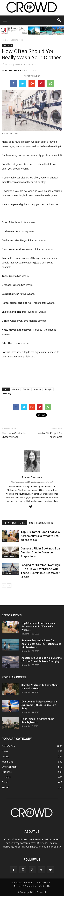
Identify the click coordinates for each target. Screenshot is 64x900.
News (5, 751)
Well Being (7, 761)
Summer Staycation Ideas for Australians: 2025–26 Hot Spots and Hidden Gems (41, 644)
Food (5, 782)
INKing (5, 756)
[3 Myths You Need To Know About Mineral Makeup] (10, 689)
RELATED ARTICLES (14, 523)
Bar (4, 540)
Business (7, 573)
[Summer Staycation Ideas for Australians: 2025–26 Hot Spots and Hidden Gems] (10, 645)
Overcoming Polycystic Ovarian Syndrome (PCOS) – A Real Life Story (39, 705)
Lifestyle (6, 777)
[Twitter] (32, 507)
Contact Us (44, 886)
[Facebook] (13, 869)
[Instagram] (22, 869)
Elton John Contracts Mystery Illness (14, 435)
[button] (59, 20)
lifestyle (48, 389)
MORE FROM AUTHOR (41, 523)
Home (5, 39)
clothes (15, 389)
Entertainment (9, 766)
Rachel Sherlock (13, 70)
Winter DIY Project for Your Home (50, 435)
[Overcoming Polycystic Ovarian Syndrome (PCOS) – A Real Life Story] (10, 706)
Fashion (26, 389)
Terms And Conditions (22, 882)
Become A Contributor (25, 886)
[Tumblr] (41, 869)
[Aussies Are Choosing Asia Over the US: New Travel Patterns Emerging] (10, 662)
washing (7, 393)
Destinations (8, 556)
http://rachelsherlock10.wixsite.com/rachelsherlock (32, 482)
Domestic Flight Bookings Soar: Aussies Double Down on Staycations (40, 552)
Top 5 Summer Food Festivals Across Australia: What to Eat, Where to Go (40, 536)
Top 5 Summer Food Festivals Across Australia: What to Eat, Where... (38, 626)
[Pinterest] (32, 869)
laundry (37, 389)
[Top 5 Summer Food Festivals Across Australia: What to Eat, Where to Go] (10, 536)
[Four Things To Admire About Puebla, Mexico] (10, 723)
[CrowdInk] (32, 8)
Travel (5, 787)
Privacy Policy (43, 882)
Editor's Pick (17, 39)
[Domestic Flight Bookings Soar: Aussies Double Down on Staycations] (10, 552)
